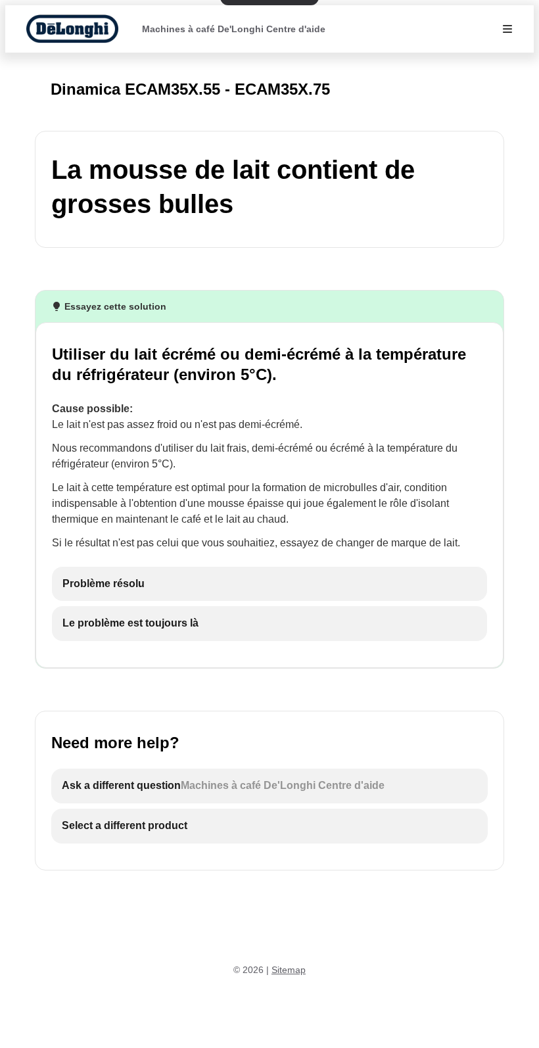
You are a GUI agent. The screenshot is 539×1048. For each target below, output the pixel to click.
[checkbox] (269, 584)
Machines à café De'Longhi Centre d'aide (233, 29)
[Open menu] (507, 29)
